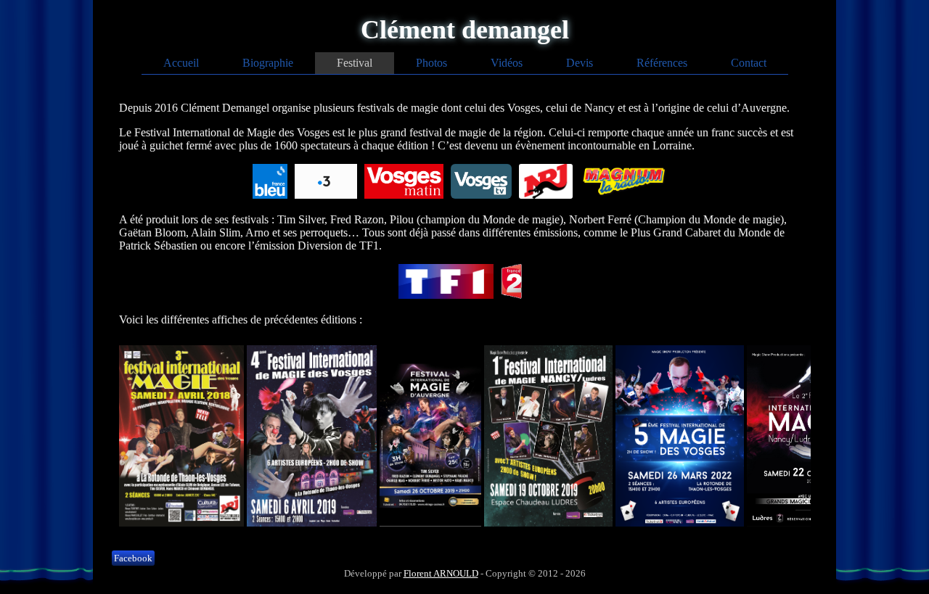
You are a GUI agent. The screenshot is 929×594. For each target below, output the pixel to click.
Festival (354, 63)
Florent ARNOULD (441, 573)
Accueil (181, 63)
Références (662, 63)
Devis (579, 63)
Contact (748, 63)
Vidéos (507, 63)
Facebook (133, 558)
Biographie (267, 63)
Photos (431, 63)
